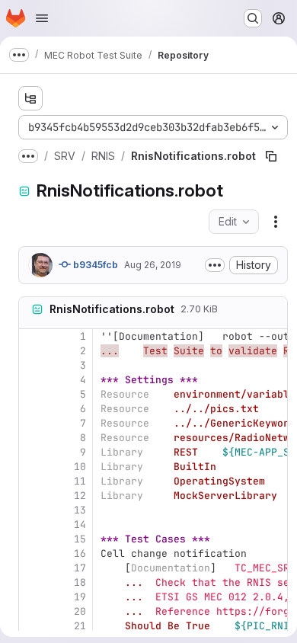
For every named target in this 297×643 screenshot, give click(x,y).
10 (80, 466)
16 (80, 553)
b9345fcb (94, 264)
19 (80, 596)
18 (80, 582)
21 (80, 625)
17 (80, 567)
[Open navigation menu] (42, 18)
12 (80, 495)
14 (80, 524)
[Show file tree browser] (30, 98)
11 (80, 481)
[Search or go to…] (253, 18)
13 (80, 510)
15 (80, 539)
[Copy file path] (271, 156)
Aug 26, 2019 (152, 264)
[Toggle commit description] (215, 265)
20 (80, 611)
